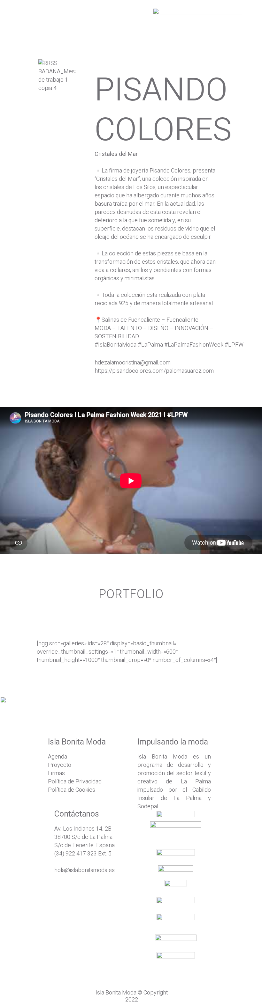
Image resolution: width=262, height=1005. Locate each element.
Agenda (57, 756)
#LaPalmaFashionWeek (193, 345)
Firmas (56, 773)
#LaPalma (150, 345)
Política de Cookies (71, 790)
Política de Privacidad (75, 781)
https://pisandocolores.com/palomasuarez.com (154, 371)
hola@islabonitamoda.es (84, 870)
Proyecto (59, 765)
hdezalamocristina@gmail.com (133, 362)
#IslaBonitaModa (115, 345)
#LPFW (234, 345)
